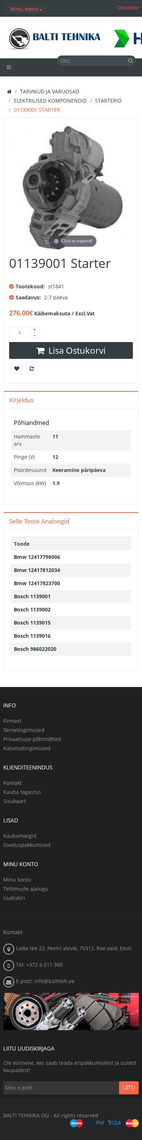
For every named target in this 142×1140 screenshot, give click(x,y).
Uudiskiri (14, 897)
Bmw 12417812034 (37, 570)
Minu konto (17, 879)
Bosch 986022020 (35, 648)
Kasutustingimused (27, 748)
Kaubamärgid (19, 835)
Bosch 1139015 (32, 622)
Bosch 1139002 (32, 609)
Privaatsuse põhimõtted (32, 739)
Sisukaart (14, 801)
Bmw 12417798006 (37, 556)
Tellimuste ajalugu (25, 888)
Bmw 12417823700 (37, 583)
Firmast (12, 720)
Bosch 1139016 (32, 635)
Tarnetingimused (23, 729)
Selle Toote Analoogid (39, 521)
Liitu (129, 1088)
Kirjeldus (21, 400)
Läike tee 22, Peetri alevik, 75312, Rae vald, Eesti (73, 948)
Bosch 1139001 (32, 596)
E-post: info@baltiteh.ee (45, 981)
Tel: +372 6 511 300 (39, 964)
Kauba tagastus (22, 791)
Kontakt (12, 782)
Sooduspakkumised (27, 844)
